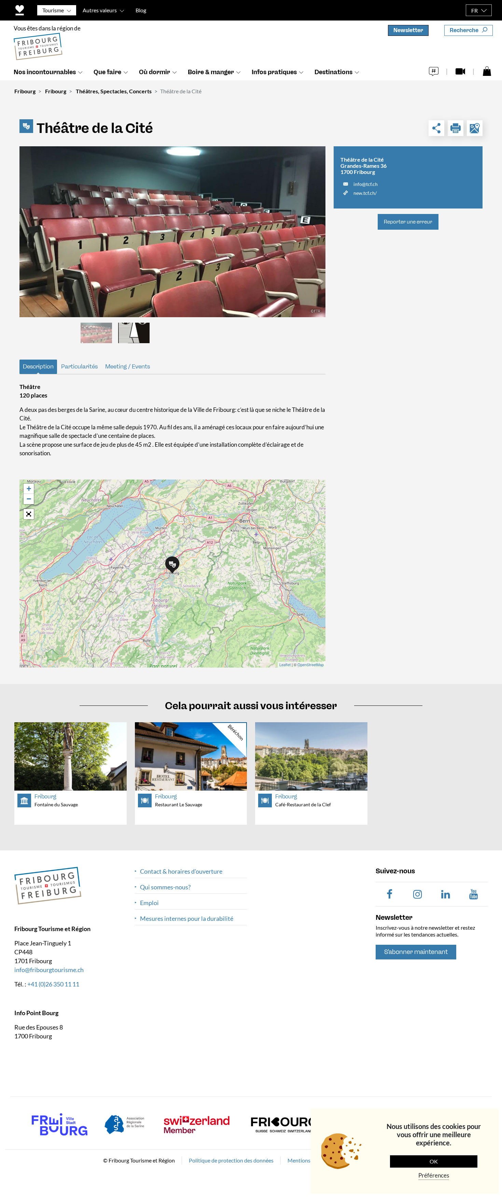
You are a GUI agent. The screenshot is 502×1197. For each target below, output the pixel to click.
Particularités (79, 366)
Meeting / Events (127, 366)
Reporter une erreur (408, 222)
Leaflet (285, 664)
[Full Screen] (29, 514)
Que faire (107, 72)
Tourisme (53, 10)
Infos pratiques (274, 72)
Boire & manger (211, 72)
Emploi (149, 902)
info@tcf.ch (365, 184)
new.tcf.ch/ (365, 193)
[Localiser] (475, 128)
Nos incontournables (45, 72)
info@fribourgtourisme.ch (49, 969)
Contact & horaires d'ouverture (181, 871)
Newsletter (408, 30)
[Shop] (487, 71)
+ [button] (29, 488)
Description (38, 366)
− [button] (29, 499)
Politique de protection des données (231, 1160)
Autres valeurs (100, 10)
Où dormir (154, 72)
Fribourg (25, 91)
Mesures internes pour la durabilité (186, 918)
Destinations (333, 72)
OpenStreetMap (310, 664)
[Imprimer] (455, 128)
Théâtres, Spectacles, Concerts (114, 91)
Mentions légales (307, 1160)
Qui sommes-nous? (165, 887)
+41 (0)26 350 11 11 (53, 983)
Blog (141, 10)
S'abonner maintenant (416, 952)
